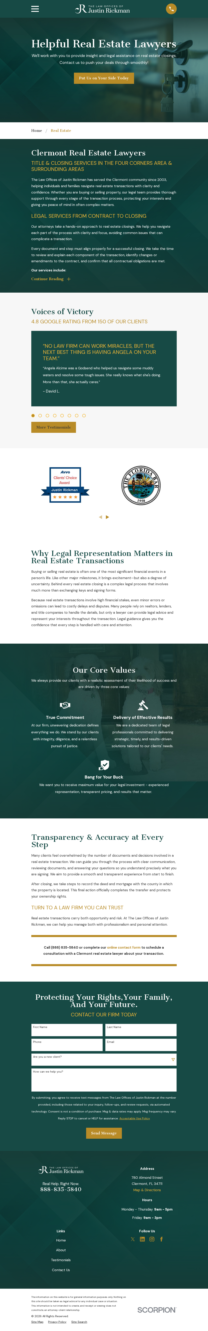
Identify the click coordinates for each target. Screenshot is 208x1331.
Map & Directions (147, 1190)
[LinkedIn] (142, 1239)
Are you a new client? (47, 1057)
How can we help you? (48, 1071)
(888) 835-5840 (64, 947)
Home (61, 1240)
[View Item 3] (47, 415)
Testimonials (61, 1260)
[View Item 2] (40, 415)
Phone (37, 1042)
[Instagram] (152, 1239)
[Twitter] (132, 1239)
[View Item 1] (33, 415)
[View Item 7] (76, 415)
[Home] (102, 8)
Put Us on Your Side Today (104, 78)
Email (110, 1042)
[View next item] (107, 517)
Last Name (114, 1027)
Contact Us (61, 1270)
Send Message (104, 1133)
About (61, 1250)
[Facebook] (161, 1239)
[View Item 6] (69, 415)
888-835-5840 (60, 1189)
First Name (40, 1027)
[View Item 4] (54, 415)
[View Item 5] (62, 415)
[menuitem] (37, 1322)
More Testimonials (53, 427)
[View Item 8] (84, 415)
